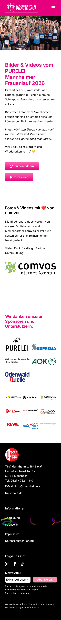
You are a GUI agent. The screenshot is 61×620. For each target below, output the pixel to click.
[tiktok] (22, 564)
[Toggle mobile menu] (54, 7)
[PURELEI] (17, 340)
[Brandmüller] (48, 412)
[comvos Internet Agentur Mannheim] (30, 263)
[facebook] (15, 564)
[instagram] (7, 564)
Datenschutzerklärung (19, 540)
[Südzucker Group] (30, 426)
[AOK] (44, 361)
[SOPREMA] (44, 347)
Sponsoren (12, 524)
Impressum (12, 534)
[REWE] (13, 426)
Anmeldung (12, 517)
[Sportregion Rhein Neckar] (13, 399)
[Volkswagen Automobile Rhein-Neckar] (17, 361)
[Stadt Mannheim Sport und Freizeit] (30, 412)
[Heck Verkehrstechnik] (48, 426)
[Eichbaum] (30, 399)
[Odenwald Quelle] (17, 375)
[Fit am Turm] (13, 412)
